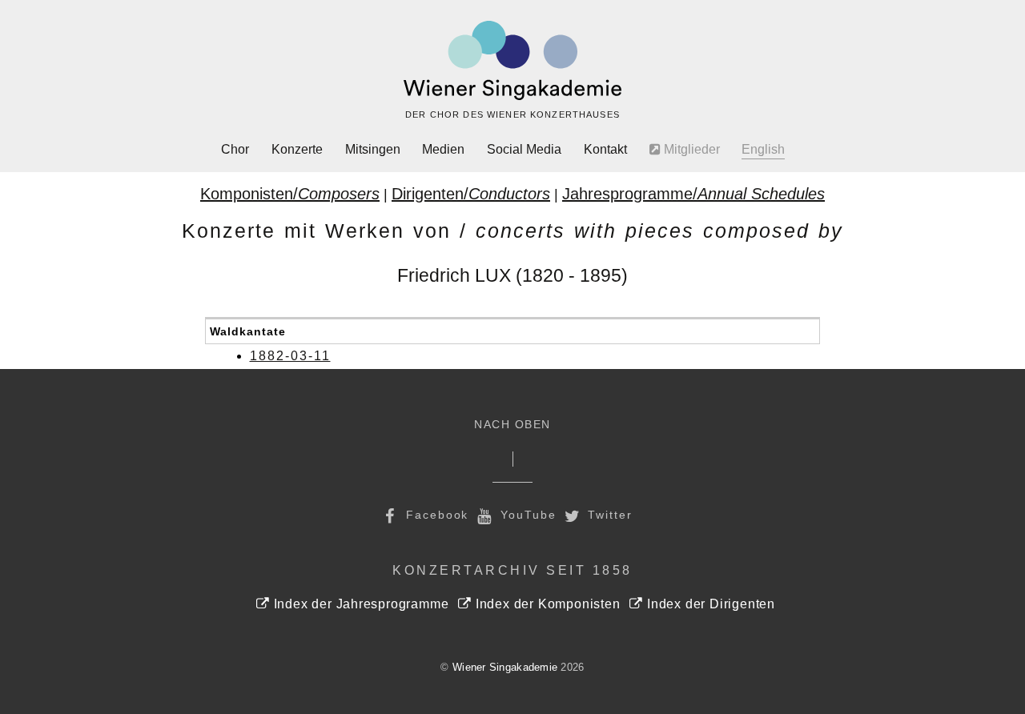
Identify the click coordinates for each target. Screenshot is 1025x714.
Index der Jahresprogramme (359, 604)
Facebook (434, 514)
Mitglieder (690, 149)
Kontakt (605, 149)
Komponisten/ (290, 194)
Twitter (608, 514)
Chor (235, 149)
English (763, 149)
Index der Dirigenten (709, 604)
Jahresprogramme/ (693, 194)
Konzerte (297, 149)
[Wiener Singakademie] (512, 61)
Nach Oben (512, 425)
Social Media (524, 149)
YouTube (526, 514)
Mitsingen (372, 149)
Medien (443, 149)
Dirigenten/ (471, 194)
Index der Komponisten (546, 604)
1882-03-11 (290, 356)
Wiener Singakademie (504, 667)
